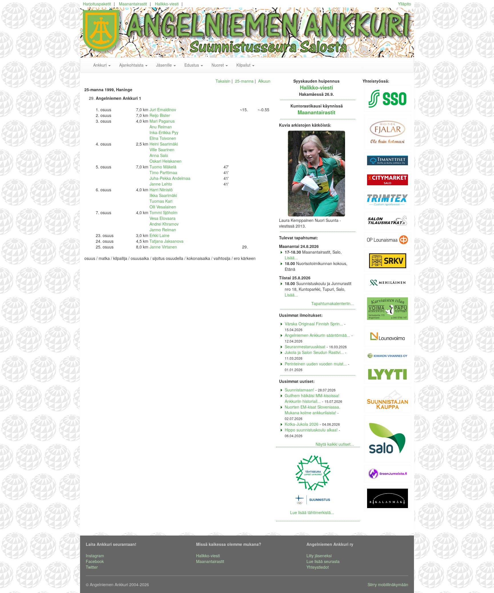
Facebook (95, 561)
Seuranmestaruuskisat (305, 346)
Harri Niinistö (161, 189)
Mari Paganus (162, 121)
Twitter (92, 567)
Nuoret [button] (218, 65)
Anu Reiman (161, 127)
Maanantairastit (133, 4)
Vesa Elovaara (163, 218)
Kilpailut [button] (244, 65)
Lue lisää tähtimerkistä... (312, 512)
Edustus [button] (192, 65)
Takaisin (223, 81)
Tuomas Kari (161, 201)
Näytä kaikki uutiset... (335, 444)
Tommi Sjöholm (164, 212)
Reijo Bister (160, 115)
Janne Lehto (161, 184)
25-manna (244, 81)
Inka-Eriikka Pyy (164, 132)
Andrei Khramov (164, 224)
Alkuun (264, 81)
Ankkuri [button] (100, 65)
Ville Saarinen (162, 149)
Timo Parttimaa (163, 172)
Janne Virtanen (163, 247)
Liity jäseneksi (319, 555)
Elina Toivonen (163, 138)
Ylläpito (404, 4)
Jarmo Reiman (163, 229)
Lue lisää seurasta (323, 561)
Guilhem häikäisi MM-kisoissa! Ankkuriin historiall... (312, 398)
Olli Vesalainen (163, 207)
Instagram (95, 555)
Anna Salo (159, 155)
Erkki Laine (160, 235)
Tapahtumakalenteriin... (332, 303)
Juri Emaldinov (163, 109)
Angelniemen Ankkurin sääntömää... (317, 335)
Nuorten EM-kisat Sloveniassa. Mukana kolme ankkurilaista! (312, 409)
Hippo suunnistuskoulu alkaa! (311, 430)
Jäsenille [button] (164, 65)
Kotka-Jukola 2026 (301, 424)
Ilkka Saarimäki (163, 195)
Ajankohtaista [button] (132, 65)
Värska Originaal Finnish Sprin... (314, 324)
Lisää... (291, 257)
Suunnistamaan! (299, 390)
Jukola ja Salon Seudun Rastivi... (314, 352)
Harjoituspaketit (97, 4)
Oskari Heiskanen (166, 161)
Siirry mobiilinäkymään (388, 584)
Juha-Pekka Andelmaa (170, 178)
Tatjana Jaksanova (167, 241)
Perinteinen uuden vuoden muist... (316, 364)
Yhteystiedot (317, 567)
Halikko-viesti (167, 4)
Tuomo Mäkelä (163, 167)
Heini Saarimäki (164, 144)
